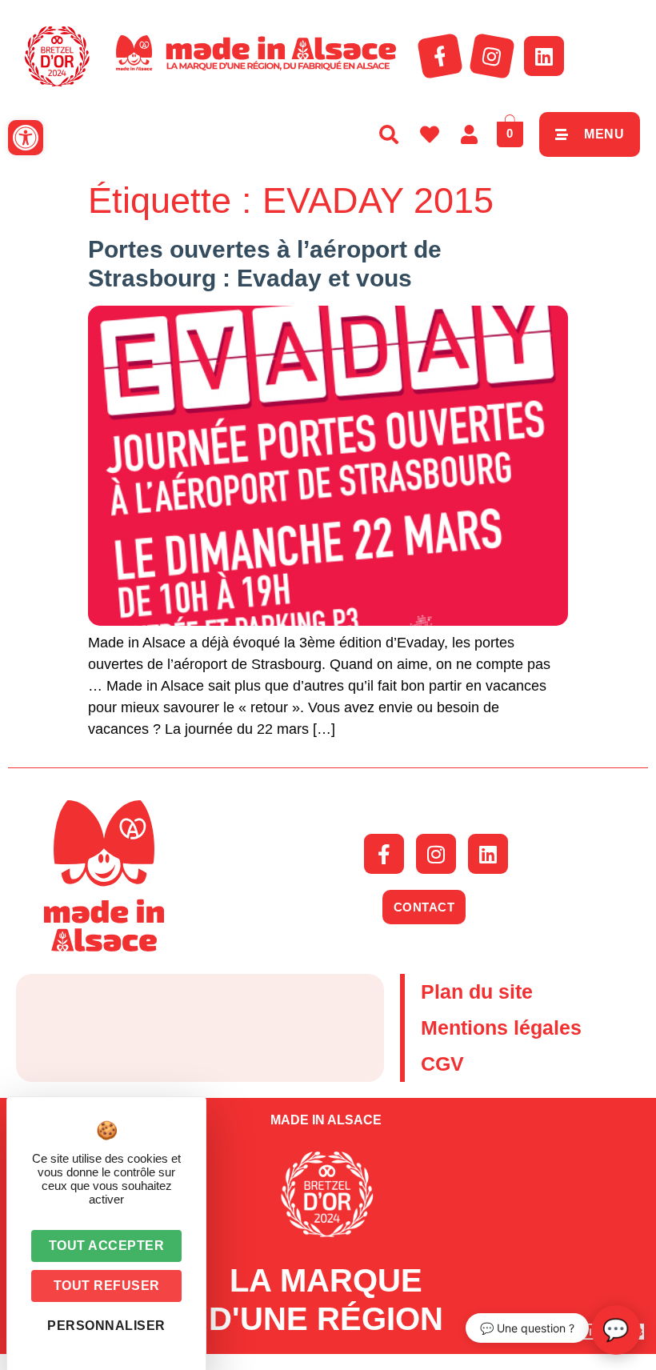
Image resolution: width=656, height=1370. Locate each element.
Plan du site (477, 991)
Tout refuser (107, 1285)
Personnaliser (106, 1325)
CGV (442, 1063)
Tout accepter (107, 1245)
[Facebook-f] (440, 56)
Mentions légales (501, 1027)
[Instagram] (492, 56)
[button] (25, 137)
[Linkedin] (544, 56)
